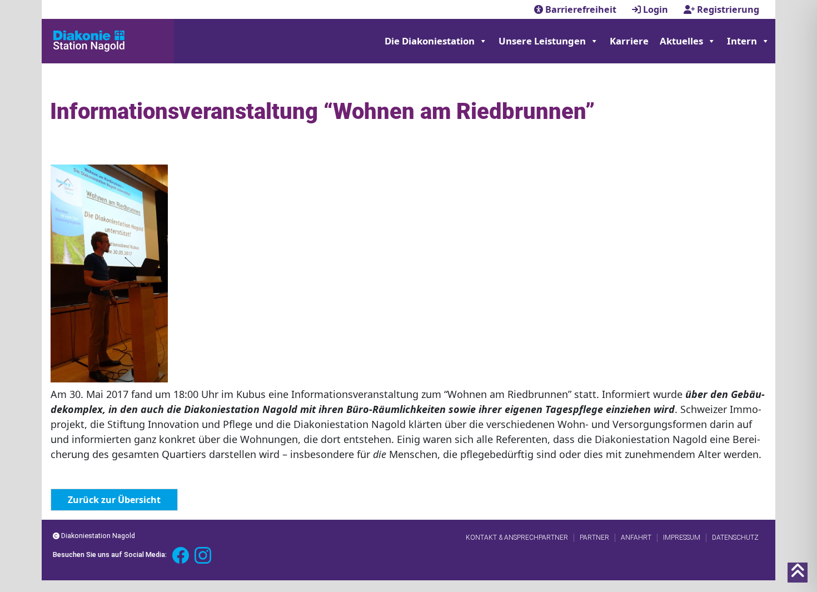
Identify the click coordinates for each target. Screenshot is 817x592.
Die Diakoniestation (430, 40)
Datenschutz (735, 537)
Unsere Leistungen (542, 40)
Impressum (681, 537)
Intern (742, 40)
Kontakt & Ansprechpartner (517, 537)
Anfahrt (636, 537)
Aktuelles (681, 40)
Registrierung (727, 9)
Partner (594, 537)
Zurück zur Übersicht (114, 500)
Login (655, 9)
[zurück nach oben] (797, 572)
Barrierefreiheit (581, 9)
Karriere (629, 40)
